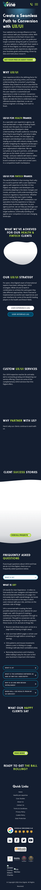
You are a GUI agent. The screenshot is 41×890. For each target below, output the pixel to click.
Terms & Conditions (20, 808)
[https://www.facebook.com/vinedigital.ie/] (16, 840)
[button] (36, 4)
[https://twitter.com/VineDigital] (23, 840)
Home (20, 792)
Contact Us (20, 805)
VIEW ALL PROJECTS (19, 535)
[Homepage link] (9, 4)
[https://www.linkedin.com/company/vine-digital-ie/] (9, 840)
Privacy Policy (20, 812)
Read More (20, 753)
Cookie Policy (20, 815)
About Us (20, 802)
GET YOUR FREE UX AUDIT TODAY (18, 60)
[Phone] (31, 4)
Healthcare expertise (20, 795)
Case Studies (20, 798)
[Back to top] (38, 885)
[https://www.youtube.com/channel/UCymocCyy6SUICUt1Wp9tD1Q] (30, 840)
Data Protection (20, 818)
